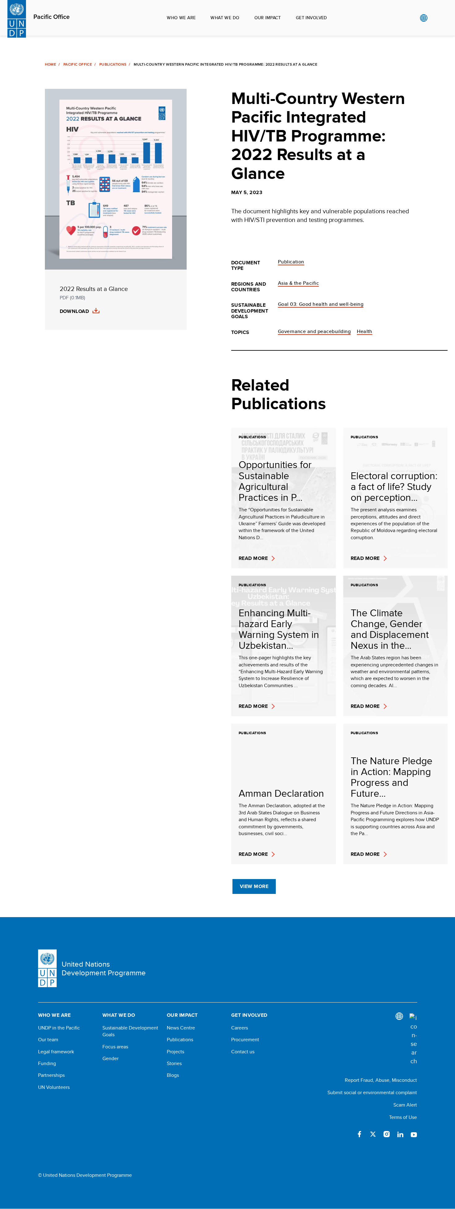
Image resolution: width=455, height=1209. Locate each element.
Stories (174, 1063)
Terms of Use (403, 1117)
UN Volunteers (54, 1087)
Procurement (245, 1039)
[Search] (413, 1039)
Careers (239, 1028)
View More (254, 886)
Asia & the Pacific (298, 283)
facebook (359, 1134)
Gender (110, 1058)
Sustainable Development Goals (130, 1031)
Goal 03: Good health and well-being (321, 304)
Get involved (311, 18)
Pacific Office (51, 17)
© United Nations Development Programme (85, 1175)
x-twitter (373, 1134)
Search (436, 18)
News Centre (181, 1028)
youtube (414, 1134)
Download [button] (74, 311)
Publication (291, 261)
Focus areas (115, 1046)
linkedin (400, 1134)
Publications (112, 64)
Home (50, 64)
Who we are (181, 18)
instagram (387, 1134)
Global (423, 18)
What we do (224, 18)
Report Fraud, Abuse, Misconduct (381, 1080)
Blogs (173, 1075)
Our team (48, 1039)
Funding (47, 1063)
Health (364, 331)
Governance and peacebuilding (314, 331)
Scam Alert (405, 1104)
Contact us (242, 1051)
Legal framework (56, 1051)
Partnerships (51, 1075)
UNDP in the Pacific (59, 1028)
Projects (175, 1051)
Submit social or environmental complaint (372, 1092)
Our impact (267, 18)
